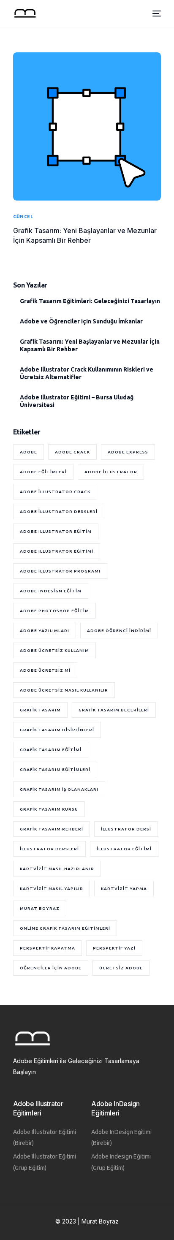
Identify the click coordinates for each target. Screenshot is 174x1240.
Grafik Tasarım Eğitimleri (55, 769)
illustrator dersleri (49, 849)
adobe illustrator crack (55, 491)
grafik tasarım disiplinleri (57, 729)
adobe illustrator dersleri (59, 511)
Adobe (28, 452)
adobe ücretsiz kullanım (54, 650)
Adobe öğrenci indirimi (119, 630)
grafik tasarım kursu (49, 809)
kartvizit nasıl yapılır (51, 888)
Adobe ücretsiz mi (45, 670)
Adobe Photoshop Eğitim (54, 610)
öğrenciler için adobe (51, 968)
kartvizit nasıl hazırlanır (57, 868)
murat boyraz (40, 908)
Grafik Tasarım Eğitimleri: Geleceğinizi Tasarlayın (90, 301)
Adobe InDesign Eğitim (51, 591)
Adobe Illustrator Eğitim (56, 531)
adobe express (128, 452)
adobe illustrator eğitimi (56, 551)
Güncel (23, 216)
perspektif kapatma (47, 948)
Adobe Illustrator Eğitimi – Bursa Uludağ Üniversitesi (76, 401)
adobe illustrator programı (60, 571)
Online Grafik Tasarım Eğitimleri (65, 928)
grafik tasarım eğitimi (51, 749)
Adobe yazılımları (44, 630)
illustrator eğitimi (124, 849)
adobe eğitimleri (43, 471)
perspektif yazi (114, 948)
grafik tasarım (40, 710)
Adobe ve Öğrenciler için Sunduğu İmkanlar (81, 321)
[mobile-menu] (156, 13)
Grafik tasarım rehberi (51, 829)
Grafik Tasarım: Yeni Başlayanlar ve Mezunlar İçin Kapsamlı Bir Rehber (90, 345)
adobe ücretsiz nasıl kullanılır (64, 690)
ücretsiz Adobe (121, 968)
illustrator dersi (126, 829)
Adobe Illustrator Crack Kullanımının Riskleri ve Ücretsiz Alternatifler (86, 373)
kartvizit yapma (124, 888)
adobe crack (72, 452)
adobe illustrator (110, 471)
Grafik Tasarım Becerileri (114, 710)
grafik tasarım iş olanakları (59, 789)
